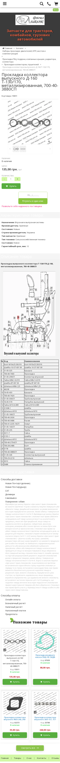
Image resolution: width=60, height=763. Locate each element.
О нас (29, 758)
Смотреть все (28, 747)
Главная (5, 758)
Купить (12, 186)
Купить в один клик (33, 201)
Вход (56, 10)
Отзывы (55, 758)
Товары (17, 758)
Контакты (41, 758)
